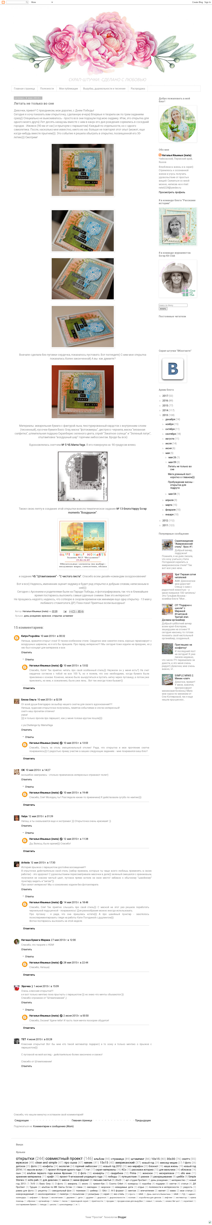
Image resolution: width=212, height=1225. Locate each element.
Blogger (122, 1217)
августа (170, 438)
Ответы (29, 659)
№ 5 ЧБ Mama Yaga (73, 444)
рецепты (42, 1190)
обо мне (186, 1173)
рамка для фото (25, 1190)
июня (168, 448)
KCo (124, 1169)
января (169, 514)
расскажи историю (143, 1169)
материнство (178, 1180)
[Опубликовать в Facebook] (79, 611)
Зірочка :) (27, 986)
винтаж (132, 1190)
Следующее (22, 1120)
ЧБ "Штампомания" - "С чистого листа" (56, 576)
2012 (165, 520)
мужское (46, 616)
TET (23, 1039)
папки (56, 1201)
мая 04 (172, 493)
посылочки (78, 1194)
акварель (72, 1183)
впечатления (147, 1190)
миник (88, 1162)
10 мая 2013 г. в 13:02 (75, 665)
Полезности (47, 88)
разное (145, 1176)
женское (147, 1173)
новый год (148, 1162)
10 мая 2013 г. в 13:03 (75, 743)
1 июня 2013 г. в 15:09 (46, 986)
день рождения (32, 616)
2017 (165, 395)
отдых (141, 1187)
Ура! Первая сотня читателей (185, 576)
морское (106, 1187)
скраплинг (188, 1201)
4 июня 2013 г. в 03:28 (39, 1039)
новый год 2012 (112, 1166)
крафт (50, 1176)
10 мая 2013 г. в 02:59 (49, 699)
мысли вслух (34, 1169)
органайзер (44, 1201)
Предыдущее (143, 1120)
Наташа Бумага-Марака (35, 940)
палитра (64, 1194)
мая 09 (172, 462)
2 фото (82, 1173)
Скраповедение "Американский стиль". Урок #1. (184, 543)
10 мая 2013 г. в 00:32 (53, 636)
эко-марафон (135, 1166)
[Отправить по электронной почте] (70, 611)
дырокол (101, 1197)
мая (167, 453)
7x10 (32, 1183)
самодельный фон (61, 1190)
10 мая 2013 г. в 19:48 (75, 792)
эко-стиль (119, 1194)
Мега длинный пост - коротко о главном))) (181, 476)
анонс (85, 1183)
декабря (170, 419)
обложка (186, 1169)
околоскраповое (47, 1194)
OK (23, 770)
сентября (170, 433)
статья (184, 1183)
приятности (97, 1201)
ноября (169, 424)
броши (45, 1197)
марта (169, 504)
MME (141, 1194)
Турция (33, 1187)
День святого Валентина (158, 1194)
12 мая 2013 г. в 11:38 (75, 838)
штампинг (68, 616)
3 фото (59, 1183)
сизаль (158, 1201)
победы (112, 1176)
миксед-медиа (168, 1162)
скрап (106, 1194)
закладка (92, 1187)
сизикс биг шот (172, 1201)
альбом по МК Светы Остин (57, 1187)
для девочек (50, 1180)
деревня (70, 1197)
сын (18, 1173)
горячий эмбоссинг (86, 1166)
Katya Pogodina (30, 636)
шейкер (94, 1190)
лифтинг (168, 1197)
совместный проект (64, 1158)
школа (53, 1204)
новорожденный (25, 1194)
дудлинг (90, 1197)
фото (34, 1166)
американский (125, 1162)
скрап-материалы (106, 1169)
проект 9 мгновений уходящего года (81, 1176)
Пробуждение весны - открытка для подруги (181, 485)
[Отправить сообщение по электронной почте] (65, 611)
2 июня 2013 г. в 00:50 (76, 1015)
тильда (43, 1204)
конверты (98, 1173)
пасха (64, 1201)
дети (80, 1197)
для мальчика (167, 1169)
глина (79, 1187)
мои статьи (186, 1190)
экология (64, 1166)
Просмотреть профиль (172, 192)
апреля (169, 500)
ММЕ (176, 1194)
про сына (70, 1162)
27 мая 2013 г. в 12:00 (63, 940)
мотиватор (181, 1197)
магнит (162, 1190)
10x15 (155, 1159)
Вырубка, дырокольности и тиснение (104, 88)
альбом (99, 1159)
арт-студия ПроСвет (136, 1180)
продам (110, 1201)
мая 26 (172, 457)
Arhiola (25, 862)
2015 (165, 405)
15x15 (104, 1162)
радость (187, 1187)
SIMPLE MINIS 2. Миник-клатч (184, 677)
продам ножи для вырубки (130, 1201)
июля (168, 443)
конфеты (48, 1166)
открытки (57, 616)
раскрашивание (162, 1176)
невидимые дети (124, 1187)
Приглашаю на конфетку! (183, 646)
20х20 (118, 1180)
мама (173, 1190)
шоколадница (65, 1204)
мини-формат (81, 1180)
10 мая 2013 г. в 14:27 (38, 770)
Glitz (104, 1190)
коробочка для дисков (150, 1197)
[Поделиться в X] (76, 611)
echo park (33, 1180)
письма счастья (102, 1180)
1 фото (187, 1162)
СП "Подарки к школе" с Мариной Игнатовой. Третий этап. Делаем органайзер (177, 613)
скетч (186, 1159)
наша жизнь (171, 1166)
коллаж (132, 1197)
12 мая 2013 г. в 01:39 (40, 816)
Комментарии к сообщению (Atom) (53, 1126)
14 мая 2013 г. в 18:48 (75, 902)
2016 (165, 400)
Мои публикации (68, 88)
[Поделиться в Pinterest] (82, 611)
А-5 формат (117, 1190)
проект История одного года (64, 1169)
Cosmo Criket (116, 1183)
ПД (183, 1194)
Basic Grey (45, 1183)
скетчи (172, 1183)
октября (170, 429)
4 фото (131, 1194)
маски (65, 1180)
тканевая (81, 1190)
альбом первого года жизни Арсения (49, 1173)
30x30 (171, 1159)
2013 (165, 415)
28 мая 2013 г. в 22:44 (75, 962)
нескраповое (166, 1173)
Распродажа (138, 88)
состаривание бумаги (26, 1204)
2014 (165, 410)
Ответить (26, 652)
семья (149, 1201)
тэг (88, 1169)
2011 (165, 525)
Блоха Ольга (28, 699)
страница (117, 1159)
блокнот (153, 1166)
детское (20, 1166)
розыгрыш (93, 1194)
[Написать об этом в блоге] (73, 611)
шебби (180, 1176)
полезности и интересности (164, 1187)
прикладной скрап (79, 1201)
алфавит (34, 1197)
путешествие (129, 1176)
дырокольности (117, 1197)
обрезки (31, 1201)
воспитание (57, 1197)
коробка (146, 1183)
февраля (170, 509)
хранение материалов (28, 1176)
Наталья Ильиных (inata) (44, 665)
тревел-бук (99, 1183)
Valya (24, 816)
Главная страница (24, 88)
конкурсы (133, 1183)
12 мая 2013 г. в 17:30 (43, 862)
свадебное (117, 1173)
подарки (160, 1183)
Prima (133, 1173)
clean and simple (46, 1162)
